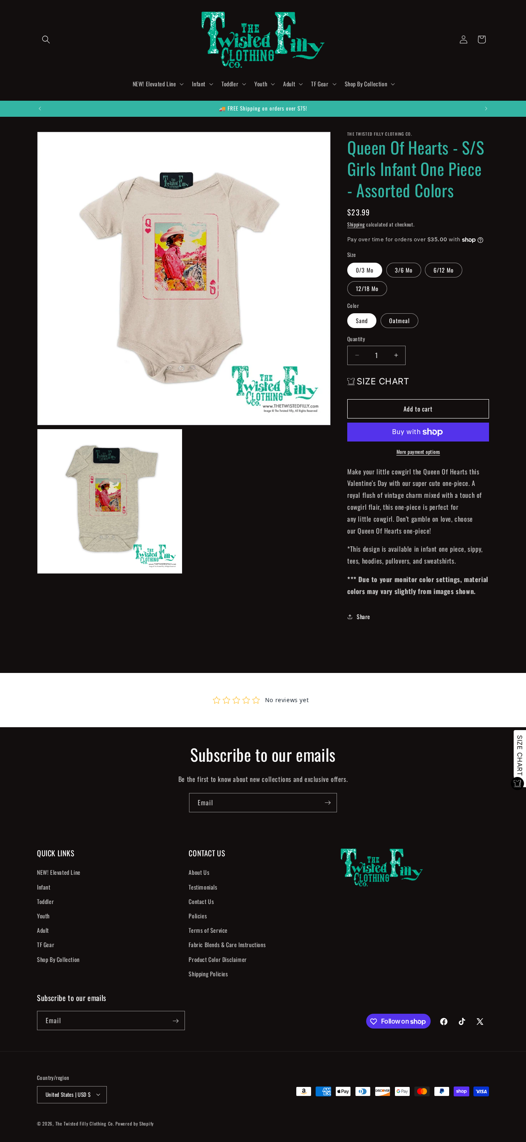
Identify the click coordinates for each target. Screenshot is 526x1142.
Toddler (45, 901)
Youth (43, 915)
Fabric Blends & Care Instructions (227, 945)
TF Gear (45, 945)
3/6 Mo (404, 270)
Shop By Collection (58, 959)
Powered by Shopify (134, 1123)
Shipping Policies (208, 973)
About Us (199, 872)
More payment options (418, 451)
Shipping (356, 224)
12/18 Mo (367, 288)
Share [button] (363, 616)
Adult (43, 930)
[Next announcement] (486, 108)
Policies (198, 915)
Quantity (356, 339)
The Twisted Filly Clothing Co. (85, 1123)
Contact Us (201, 901)
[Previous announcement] (40, 108)
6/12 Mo (444, 270)
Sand (362, 320)
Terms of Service (208, 930)
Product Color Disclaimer (218, 959)
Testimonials (203, 887)
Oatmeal (399, 320)
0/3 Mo (365, 270)
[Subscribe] (327, 802)
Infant (44, 887)
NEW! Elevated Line (59, 872)
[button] (46, 39)
